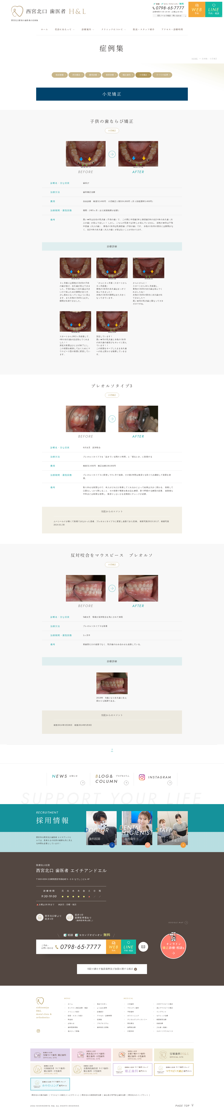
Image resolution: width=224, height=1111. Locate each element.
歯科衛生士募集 (103, 1027)
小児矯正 (143, 75)
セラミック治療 (162, 1016)
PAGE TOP (182, 1106)
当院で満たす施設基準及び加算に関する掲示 (110, 969)
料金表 (70, 1019)
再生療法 (76, 75)
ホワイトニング (133, 1016)
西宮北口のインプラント (138, 1095)
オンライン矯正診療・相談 (78, 1008)
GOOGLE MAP (175, 922)
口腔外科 (130, 1031)
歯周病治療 (131, 1027)
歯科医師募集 (73, 1027)
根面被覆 (60, 75)
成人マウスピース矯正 (165, 1008)
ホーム (44, 29)
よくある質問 (102, 1008)
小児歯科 (130, 1004)
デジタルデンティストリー (137, 1019)
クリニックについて (112, 29)
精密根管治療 (161, 1019)
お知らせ (71, 1023)
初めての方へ (102, 1004)
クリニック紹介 (73, 1012)
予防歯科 (130, 1012)
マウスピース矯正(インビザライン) (65, 1095)
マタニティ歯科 (133, 1008)
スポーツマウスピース (165, 1031)
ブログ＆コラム (103, 1023)
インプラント (161, 1012)
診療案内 (86, 29)
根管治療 (110, 75)
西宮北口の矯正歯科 (40, 1095)
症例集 (99, 1019)
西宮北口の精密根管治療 (92, 1095)
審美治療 (93, 75)
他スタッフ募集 (73, 1031)
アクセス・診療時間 (172, 29)
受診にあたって (63, 29)
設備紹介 (100, 1012)
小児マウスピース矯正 (165, 1004)
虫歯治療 (160, 1023)
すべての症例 (162, 75)
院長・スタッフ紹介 (144, 29)
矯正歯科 (127, 75)
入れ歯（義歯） (162, 1027)
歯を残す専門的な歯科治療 (115, 1095)
